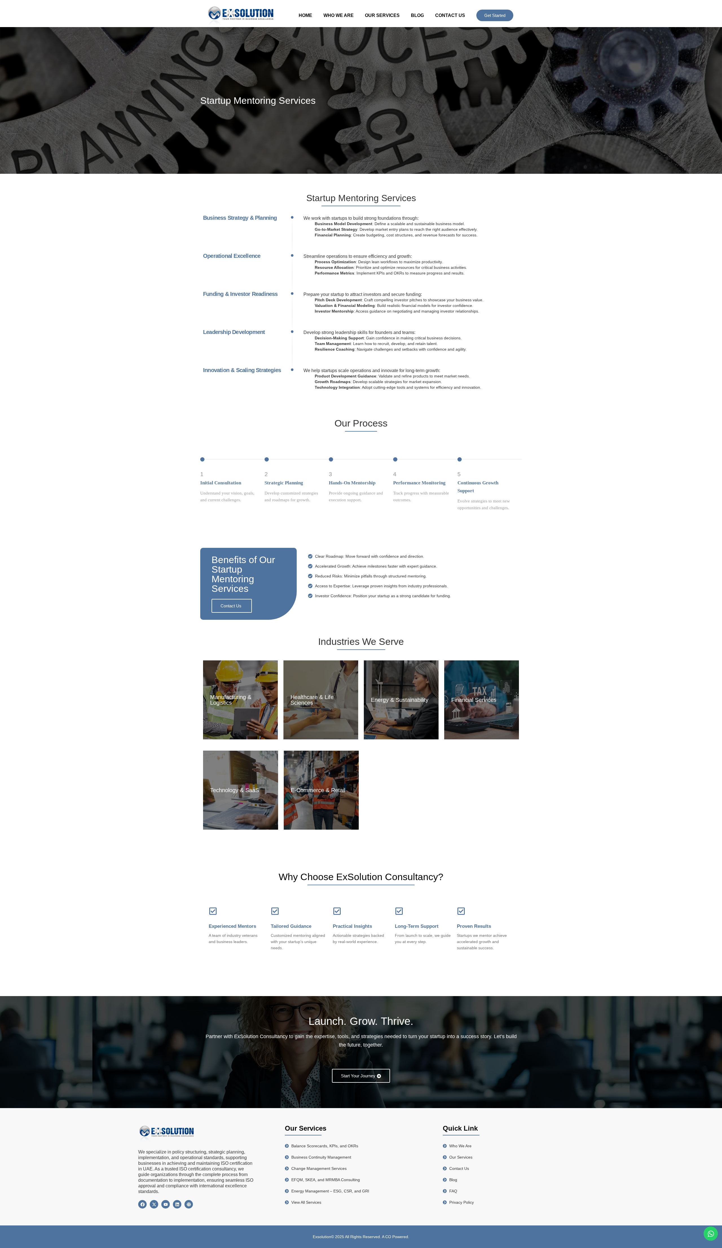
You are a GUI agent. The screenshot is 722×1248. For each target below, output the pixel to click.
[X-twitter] (154, 1204)
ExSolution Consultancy (261, 1036)
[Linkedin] (177, 1204)
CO (388, 1236)
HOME (305, 15)
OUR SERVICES (382, 15)
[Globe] (188, 1204)
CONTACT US (450, 15)
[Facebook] (142, 1204)
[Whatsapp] (711, 1234)
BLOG (417, 15)
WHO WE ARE (338, 15)
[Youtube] (165, 1204)
